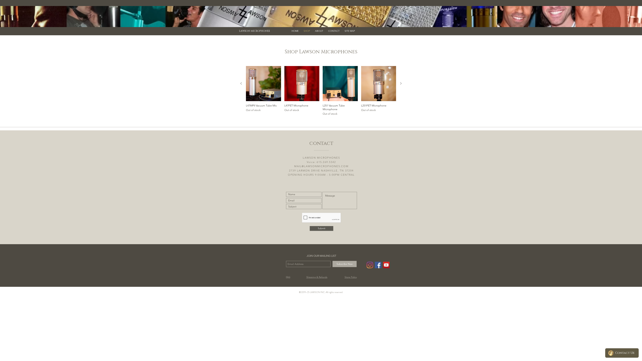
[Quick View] (263, 83)
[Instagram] (370, 265)
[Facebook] (378, 265)
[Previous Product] (241, 83)
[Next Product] (401, 83)
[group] (321, 91)
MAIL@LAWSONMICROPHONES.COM (321, 166)
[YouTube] (386, 265)
